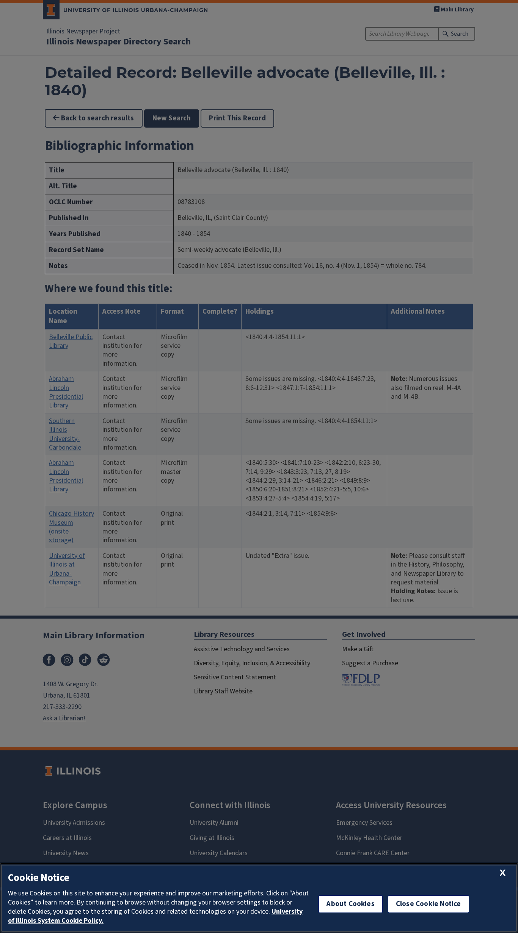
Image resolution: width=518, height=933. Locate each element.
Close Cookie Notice (428, 904)
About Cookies (350, 904)
